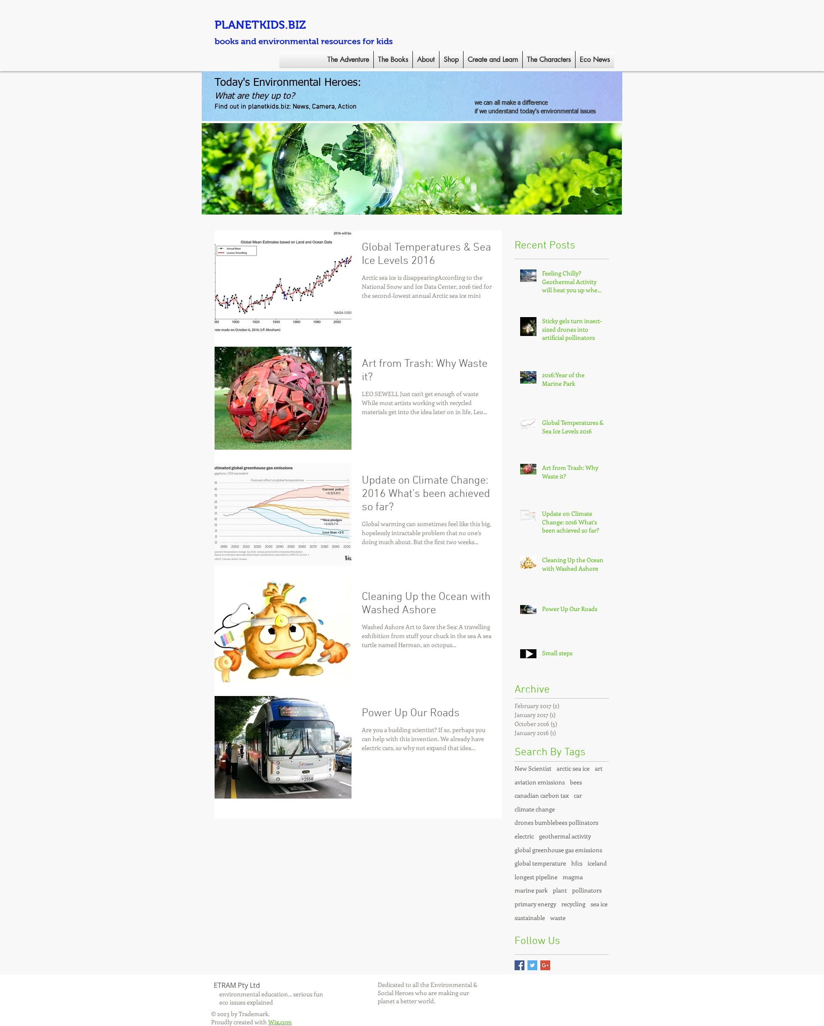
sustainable (530, 918)
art (599, 768)
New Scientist (533, 768)
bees (576, 782)
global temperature (540, 863)
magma (573, 877)
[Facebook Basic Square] (519, 965)
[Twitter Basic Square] (532, 965)
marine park (531, 890)
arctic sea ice (573, 768)
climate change (535, 809)
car (578, 795)
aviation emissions (540, 782)
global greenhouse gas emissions (558, 850)
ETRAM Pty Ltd (237, 985)
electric (524, 836)
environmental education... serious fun (271, 994)
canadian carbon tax (542, 795)
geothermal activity (565, 836)
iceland (597, 863)
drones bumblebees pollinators (556, 822)
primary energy (535, 904)
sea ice (599, 904)
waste (558, 918)
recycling (573, 904)
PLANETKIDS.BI (257, 24)
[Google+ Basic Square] (545, 965)
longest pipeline (536, 877)
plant (560, 890)
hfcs (576, 863)
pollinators (587, 890)
